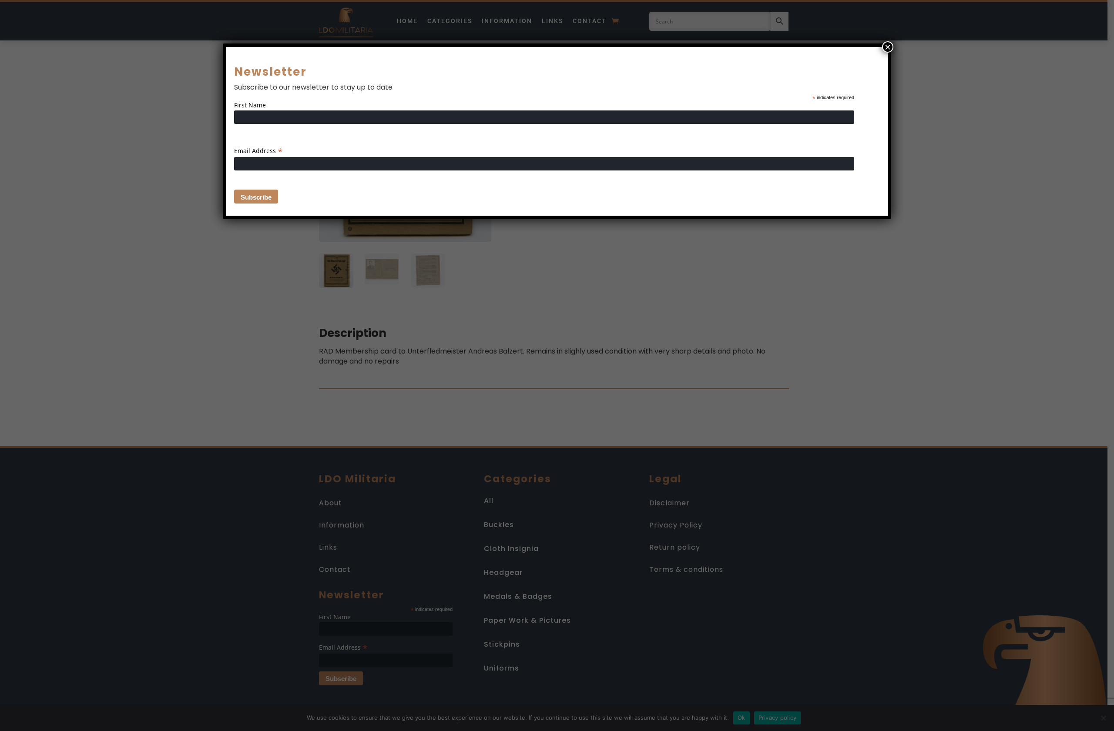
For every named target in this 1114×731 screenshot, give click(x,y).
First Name (250, 105)
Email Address (258, 151)
